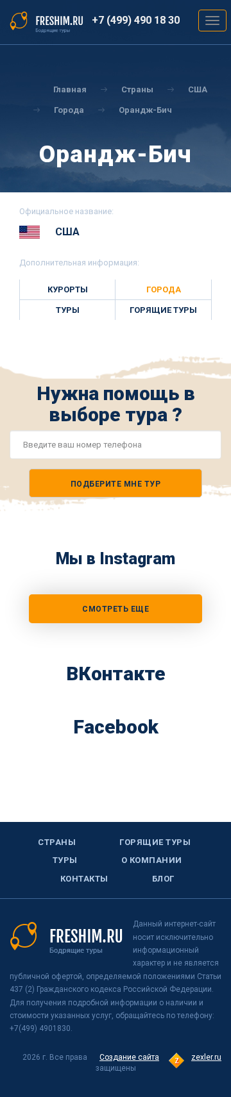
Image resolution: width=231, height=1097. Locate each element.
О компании (151, 860)
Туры (68, 310)
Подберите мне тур (116, 484)
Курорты (67, 289)
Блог (163, 878)
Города (69, 110)
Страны (137, 89)
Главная (70, 89)
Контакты (84, 878)
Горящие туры (163, 310)
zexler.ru (206, 1057)
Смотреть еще (115, 609)
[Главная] (46, 21)
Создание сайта (129, 1057)
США (197, 89)
